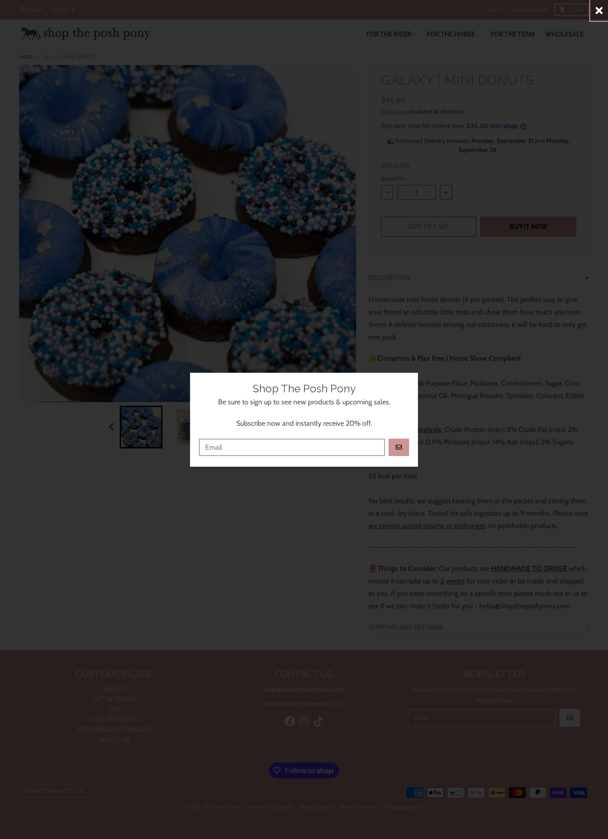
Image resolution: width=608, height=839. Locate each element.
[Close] (599, 10)
